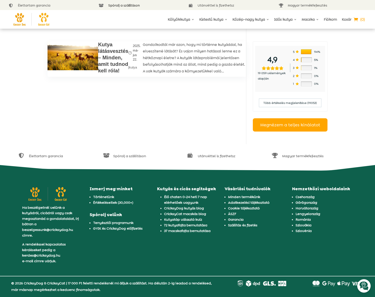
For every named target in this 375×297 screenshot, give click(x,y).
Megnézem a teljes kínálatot (290, 125)
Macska (308, 19)
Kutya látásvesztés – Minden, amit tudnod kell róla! (113, 57)
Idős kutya (283, 19)
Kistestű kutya (211, 19)
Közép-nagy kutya (248, 19)
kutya (133, 67)
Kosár (346, 19)
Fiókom (330, 19)
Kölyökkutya (179, 19)
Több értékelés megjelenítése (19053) (290, 103)
